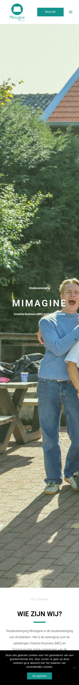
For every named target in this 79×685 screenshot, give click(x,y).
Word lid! (50, 11)
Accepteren (39, 675)
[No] (74, 668)
